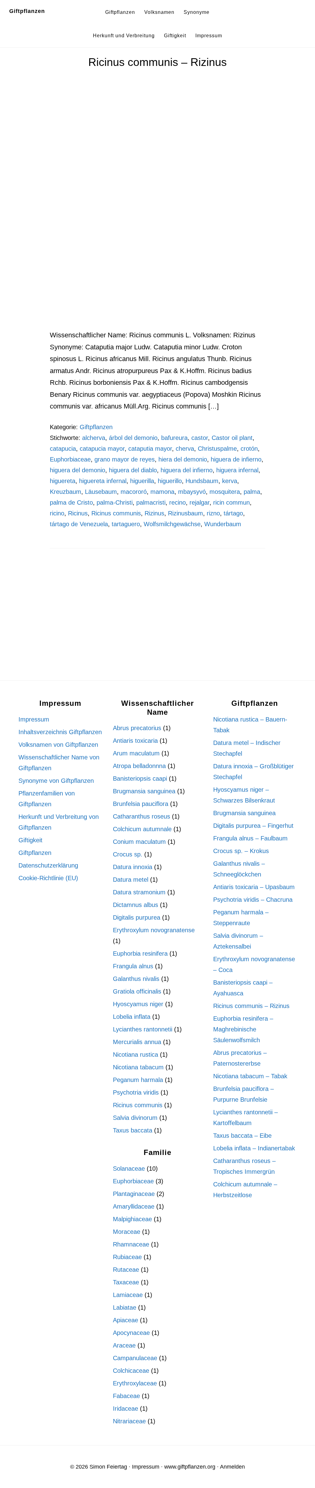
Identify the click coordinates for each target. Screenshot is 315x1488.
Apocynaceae (131, 1332)
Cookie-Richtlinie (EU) (48, 878)
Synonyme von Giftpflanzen (56, 780)
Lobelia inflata (131, 1016)
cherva (185, 448)
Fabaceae (126, 1395)
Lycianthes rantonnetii (142, 1029)
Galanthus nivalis (136, 978)
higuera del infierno (187, 470)
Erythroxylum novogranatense (154, 930)
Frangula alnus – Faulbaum (250, 838)
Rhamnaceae (131, 1244)
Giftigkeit (30, 840)
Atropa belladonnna (139, 765)
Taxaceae (126, 1282)
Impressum (33, 719)
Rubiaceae (127, 1257)
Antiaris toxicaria (135, 740)
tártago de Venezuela (79, 524)
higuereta (62, 481)
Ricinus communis (116, 513)
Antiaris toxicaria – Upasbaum (254, 887)
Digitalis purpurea (136, 917)
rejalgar (199, 502)
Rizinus (154, 513)
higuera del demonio (77, 470)
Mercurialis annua (137, 1042)
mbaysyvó (192, 491)
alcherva (93, 437)
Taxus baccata (132, 1130)
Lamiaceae (128, 1294)
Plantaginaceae (134, 1193)
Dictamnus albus (135, 904)
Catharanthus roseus (141, 816)
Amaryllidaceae (133, 1206)
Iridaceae (125, 1408)
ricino (57, 513)
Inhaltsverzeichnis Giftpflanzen (60, 732)
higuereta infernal (102, 481)
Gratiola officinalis (137, 991)
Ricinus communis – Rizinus (157, 62)
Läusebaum (101, 491)
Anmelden (232, 1467)
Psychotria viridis (136, 1092)
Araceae (124, 1345)
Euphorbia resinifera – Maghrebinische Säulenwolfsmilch (243, 1029)
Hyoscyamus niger (138, 1004)
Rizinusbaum (185, 513)
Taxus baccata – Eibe (242, 1135)
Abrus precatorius (137, 728)
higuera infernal (237, 470)
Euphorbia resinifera (140, 953)
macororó (134, 491)
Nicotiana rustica (135, 1054)
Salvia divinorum (135, 1117)
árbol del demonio (133, 437)
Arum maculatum (136, 753)
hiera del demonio (182, 459)
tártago (233, 513)
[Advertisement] (157, 284)
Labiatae (124, 1307)
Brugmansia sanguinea (144, 791)
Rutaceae (126, 1269)
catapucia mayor (102, 448)
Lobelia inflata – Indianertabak (254, 1148)
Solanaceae (129, 1168)
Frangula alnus (133, 966)
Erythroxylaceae (135, 1383)
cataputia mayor (150, 448)
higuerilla (142, 481)
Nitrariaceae (129, 1421)
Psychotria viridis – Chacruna (253, 899)
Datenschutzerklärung (48, 865)
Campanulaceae (135, 1358)
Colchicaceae (131, 1370)
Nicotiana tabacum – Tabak (250, 1076)
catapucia (63, 448)
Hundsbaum (201, 481)
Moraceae (126, 1231)
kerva (229, 481)
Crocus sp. (127, 854)
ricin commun (231, 502)
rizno (213, 513)
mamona (162, 491)
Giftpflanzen (27, 11)
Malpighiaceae (132, 1219)
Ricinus (78, 513)
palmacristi (150, 502)
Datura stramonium (139, 892)
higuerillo (170, 481)
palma (252, 491)
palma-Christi (115, 502)
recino (177, 502)
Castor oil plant (232, 437)
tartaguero (126, 524)
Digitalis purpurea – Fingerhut (253, 825)
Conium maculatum (139, 841)
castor (199, 437)
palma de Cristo (71, 502)
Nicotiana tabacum (138, 1067)
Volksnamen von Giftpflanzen (58, 744)
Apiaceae (125, 1320)
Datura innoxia (132, 867)
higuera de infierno (236, 459)
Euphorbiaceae (70, 459)
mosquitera (224, 491)
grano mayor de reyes (124, 459)
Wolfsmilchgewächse (172, 524)
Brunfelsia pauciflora (140, 803)
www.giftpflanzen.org (189, 1467)
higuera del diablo (133, 470)
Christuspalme (217, 448)
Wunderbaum (222, 524)
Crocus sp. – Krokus (241, 851)
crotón (249, 448)
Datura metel (130, 879)
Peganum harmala (138, 1079)
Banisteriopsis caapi (140, 778)
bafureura (174, 437)
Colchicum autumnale (142, 829)
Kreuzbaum (65, 491)
